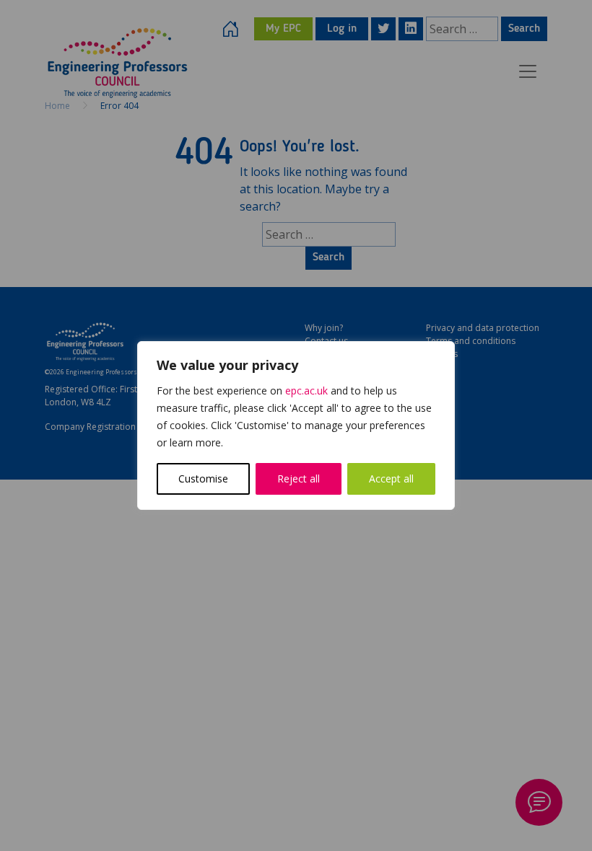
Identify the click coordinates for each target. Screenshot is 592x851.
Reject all (298, 478)
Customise (203, 478)
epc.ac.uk (306, 390)
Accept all (391, 478)
